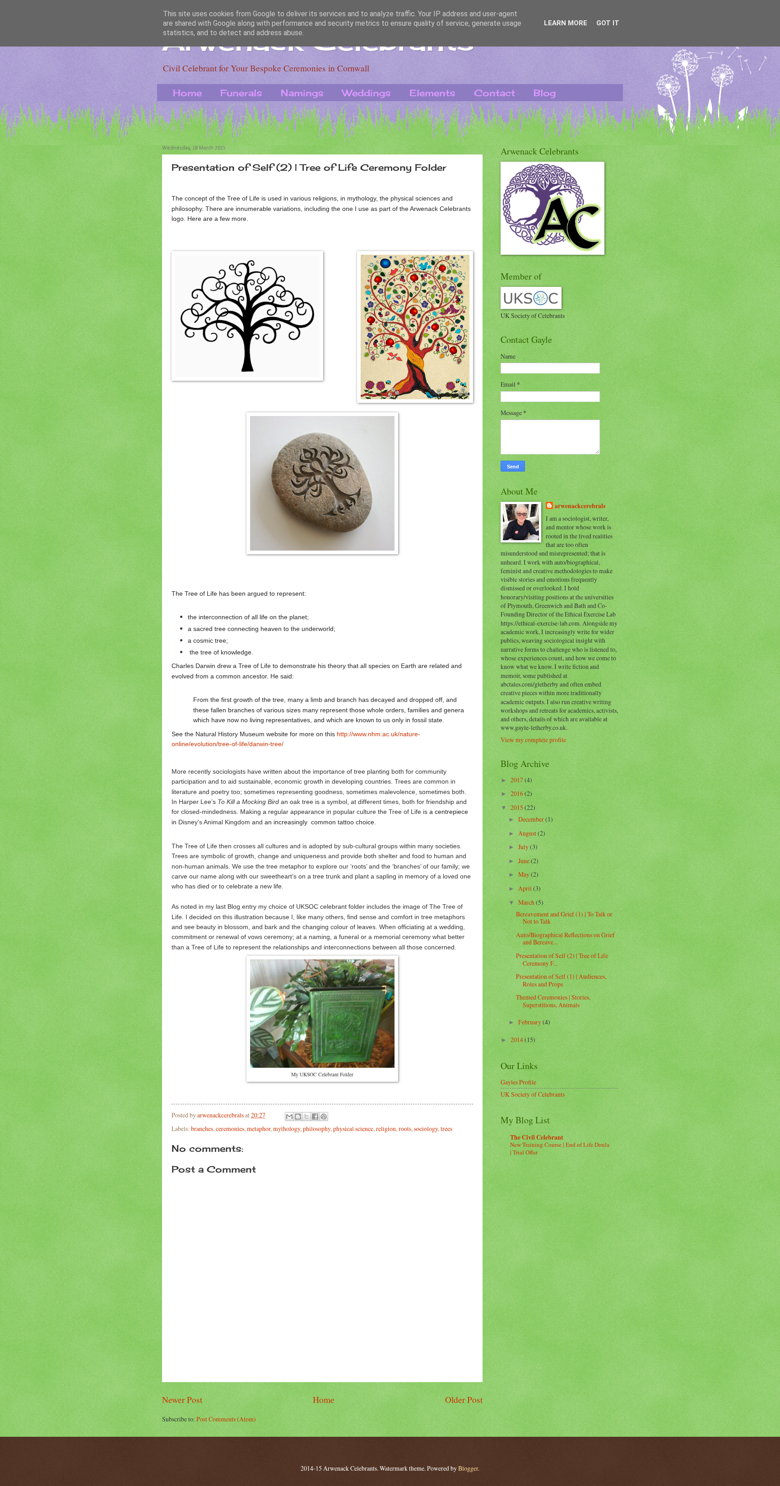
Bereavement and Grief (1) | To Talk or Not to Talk (564, 918)
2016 (518, 793)
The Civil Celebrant (536, 1137)
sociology (426, 1128)
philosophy (316, 1128)
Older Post (464, 1399)
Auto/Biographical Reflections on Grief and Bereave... (565, 938)
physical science (353, 1128)
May (524, 874)
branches (202, 1128)
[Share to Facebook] (315, 1116)
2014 (518, 1039)
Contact (494, 92)
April (525, 888)
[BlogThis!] (297, 1116)
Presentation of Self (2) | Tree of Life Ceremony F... (562, 959)
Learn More (565, 23)
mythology (286, 1128)
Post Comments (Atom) (226, 1419)
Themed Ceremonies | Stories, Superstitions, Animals (553, 1001)
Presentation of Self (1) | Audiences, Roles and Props (561, 980)
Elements (432, 92)
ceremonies (230, 1128)
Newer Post (182, 1399)
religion (386, 1128)
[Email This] (289, 1116)
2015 (518, 807)
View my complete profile (533, 739)
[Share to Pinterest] (323, 1116)
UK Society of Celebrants (533, 1094)
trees (446, 1128)
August (528, 833)
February (530, 1022)
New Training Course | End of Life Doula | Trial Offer (559, 1148)
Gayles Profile (518, 1082)
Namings (302, 92)
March (527, 902)
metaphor (258, 1128)
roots (405, 1128)
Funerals (241, 92)
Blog (545, 92)
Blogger (468, 1468)
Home (187, 92)
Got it (607, 23)
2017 (518, 780)
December (531, 819)
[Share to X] (306, 1116)
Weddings (366, 92)
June (524, 860)
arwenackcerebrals (580, 506)
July (524, 846)
